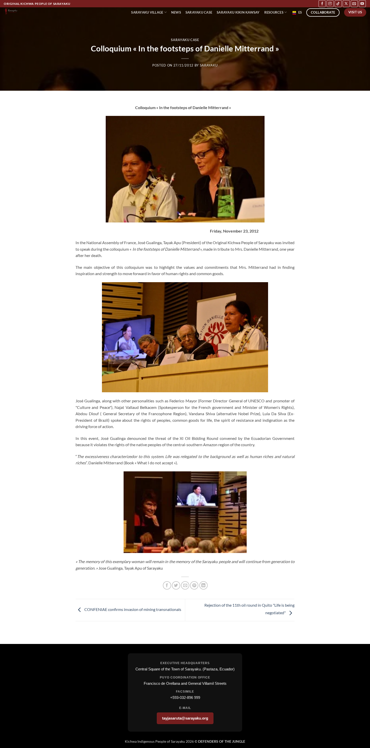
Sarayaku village (147, 12)
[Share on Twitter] (176, 585)
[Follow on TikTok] (338, 3)
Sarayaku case (199, 12)
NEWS (176, 12)
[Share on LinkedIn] (203, 585)
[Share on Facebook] (167, 585)
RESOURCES (273, 12)
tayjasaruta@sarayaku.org (185, 718)
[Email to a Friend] (185, 585)
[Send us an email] (354, 3)
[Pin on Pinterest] (194, 585)
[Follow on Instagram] (330, 3)
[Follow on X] (346, 3)
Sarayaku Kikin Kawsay (238, 12)
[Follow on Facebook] (322, 3)
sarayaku (209, 65)
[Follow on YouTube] (362, 3)
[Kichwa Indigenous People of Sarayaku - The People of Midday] (30, 11)
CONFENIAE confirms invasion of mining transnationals (132, 609)
